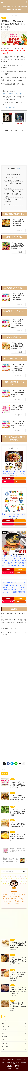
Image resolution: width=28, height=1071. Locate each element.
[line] (16, 763)
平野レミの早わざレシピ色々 (13, 195)
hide (18, 168)
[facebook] (8, 763)
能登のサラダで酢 (11, 177)
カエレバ (16, 475)
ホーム (4, 1059)
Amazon (20, 478)
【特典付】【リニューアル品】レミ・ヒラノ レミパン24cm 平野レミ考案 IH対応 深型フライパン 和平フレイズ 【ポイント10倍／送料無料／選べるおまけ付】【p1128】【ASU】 (14, 560)
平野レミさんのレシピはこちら (12, 94)
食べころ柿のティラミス (13, 191)
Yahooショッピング (8, 481)
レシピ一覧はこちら (9, 108)
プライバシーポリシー (20, 1059)
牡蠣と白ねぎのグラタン (13, 174)
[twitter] (4, 763)
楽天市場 (8, 478)
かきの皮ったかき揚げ (12, 180)
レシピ (4, 769)
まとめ (7, 204)
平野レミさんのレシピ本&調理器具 (13, 200)
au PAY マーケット (20, 481)
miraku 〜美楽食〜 (14, 10)
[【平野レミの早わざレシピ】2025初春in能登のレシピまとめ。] (12, 763)
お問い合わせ (11, 1059)
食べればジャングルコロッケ (13, 184)
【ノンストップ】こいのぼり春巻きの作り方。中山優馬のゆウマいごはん (17, 824)
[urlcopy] (23, 763)
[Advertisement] (14, 150)
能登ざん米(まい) (11, 188)
